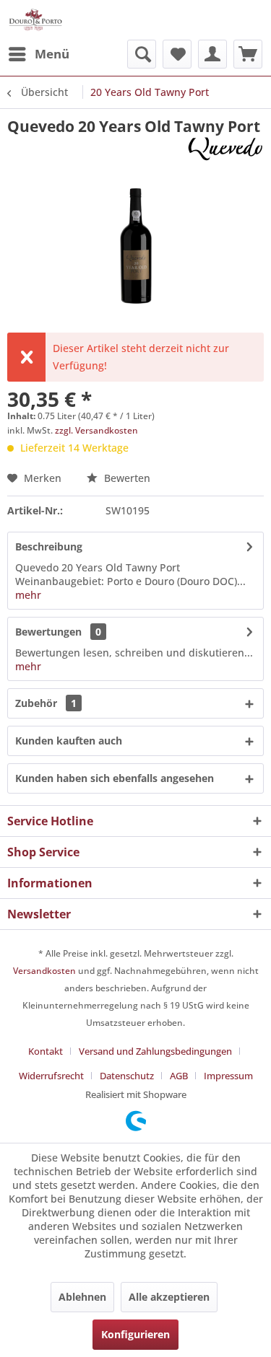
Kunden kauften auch (68, 740)
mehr (28, 595)
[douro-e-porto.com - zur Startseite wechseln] (35, 19)
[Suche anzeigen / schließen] (141, 54)
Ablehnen (82, 1297)
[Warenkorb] (247, 54)
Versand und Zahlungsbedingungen (155, 1051)
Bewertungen (48, 631)
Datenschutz (127, 1075)
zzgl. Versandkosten (96, 430)
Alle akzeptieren (169, 1297)
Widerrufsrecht (51, 1075)
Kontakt (45, 1051)
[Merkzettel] (177, 54)
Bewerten (125, 478)
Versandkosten (44, 971)
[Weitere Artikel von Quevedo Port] (225, 149)
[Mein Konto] (212, 54)
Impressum (228, 1075)
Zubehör (46, 703)
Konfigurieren (135, 1334)
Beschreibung (48, 546)
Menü (52, 53)
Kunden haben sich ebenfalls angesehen (114, 778)
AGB (179, 1075)
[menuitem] (38, 54)
